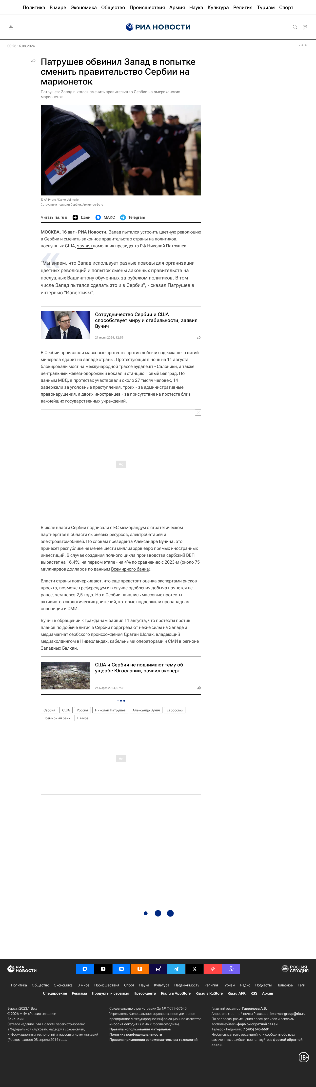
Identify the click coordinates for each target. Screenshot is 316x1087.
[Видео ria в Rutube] (158, 969)
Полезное (284, 985)
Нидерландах (94, 641)
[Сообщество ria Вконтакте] (121, 969)
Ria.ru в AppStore (176, 993)
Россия (82, 710)
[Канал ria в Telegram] (176, 969)
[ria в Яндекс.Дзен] (103, 969)
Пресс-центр (145, 993)
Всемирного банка (130, 569)
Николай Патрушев (110, 710)
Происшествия (106, 985)
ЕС (116, 527)
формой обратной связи (257, 1024)
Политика (19, 985)
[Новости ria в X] (194, 969)
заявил (85, 245)
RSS (254, 993)
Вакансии (15, 1019)
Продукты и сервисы (110, 993)
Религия (211, 985)
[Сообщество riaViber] (231, 969)
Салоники (167, 366)
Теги (301, 985)
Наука (144, 985)
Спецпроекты (55, 993)
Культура (161, 985)
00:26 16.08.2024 (21, 46)
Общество (40, 985)
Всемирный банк (56, 718)
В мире (82, 718)
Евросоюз (175, 710)
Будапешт (143, 366)
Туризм (229, 985)
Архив (267, 993)
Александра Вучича (154, 541)
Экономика (63, 985)
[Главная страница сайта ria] (158, 27)
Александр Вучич (146, 710)
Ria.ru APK (237, 993)
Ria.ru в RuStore (209, 993)
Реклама (79, 993)
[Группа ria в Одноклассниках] (140, 969)
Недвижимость (186, 985)
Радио (245, 985)
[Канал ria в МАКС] (85, 969)
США (66, 710)
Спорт (129, 985)
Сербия (49, 710)
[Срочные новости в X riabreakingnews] (213, 969)
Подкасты (263, 985)
